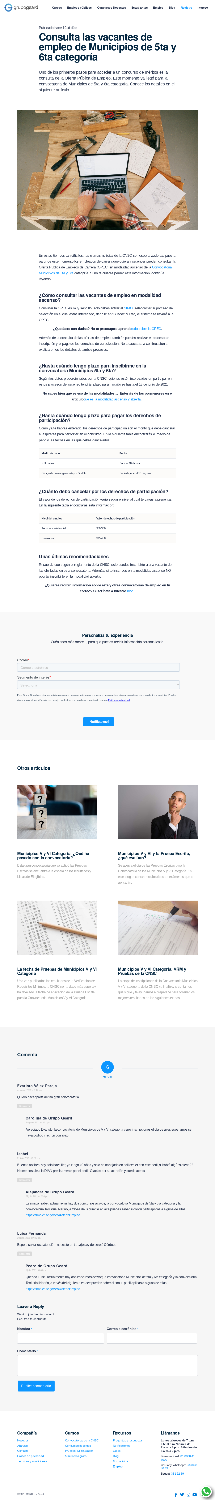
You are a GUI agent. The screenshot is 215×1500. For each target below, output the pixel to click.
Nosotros (23, 1440)
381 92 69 (177, 1473)
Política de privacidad (30, 1456)
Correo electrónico (122, 1329)
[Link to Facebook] (176, 1495)
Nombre (24, 1329)
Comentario (27, 1351)
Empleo (118, 1466)
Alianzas (22, 1445)
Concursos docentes (78, 1445)
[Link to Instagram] (188, 1495)
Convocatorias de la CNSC (81, 1440)
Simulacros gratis (76, 1456)
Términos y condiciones (32, 1461)
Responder (24, 1106)
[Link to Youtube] (194, 1495)
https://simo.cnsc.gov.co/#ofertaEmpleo (53, 1215)
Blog (115, 1456)
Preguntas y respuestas (128, 1440)
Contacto (23, 1450)
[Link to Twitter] (182, 1495)
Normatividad (121, 1461)
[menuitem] (57, 7)
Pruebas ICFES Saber (79, 1450)
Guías (117, 1450)
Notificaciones (121, 1445)
